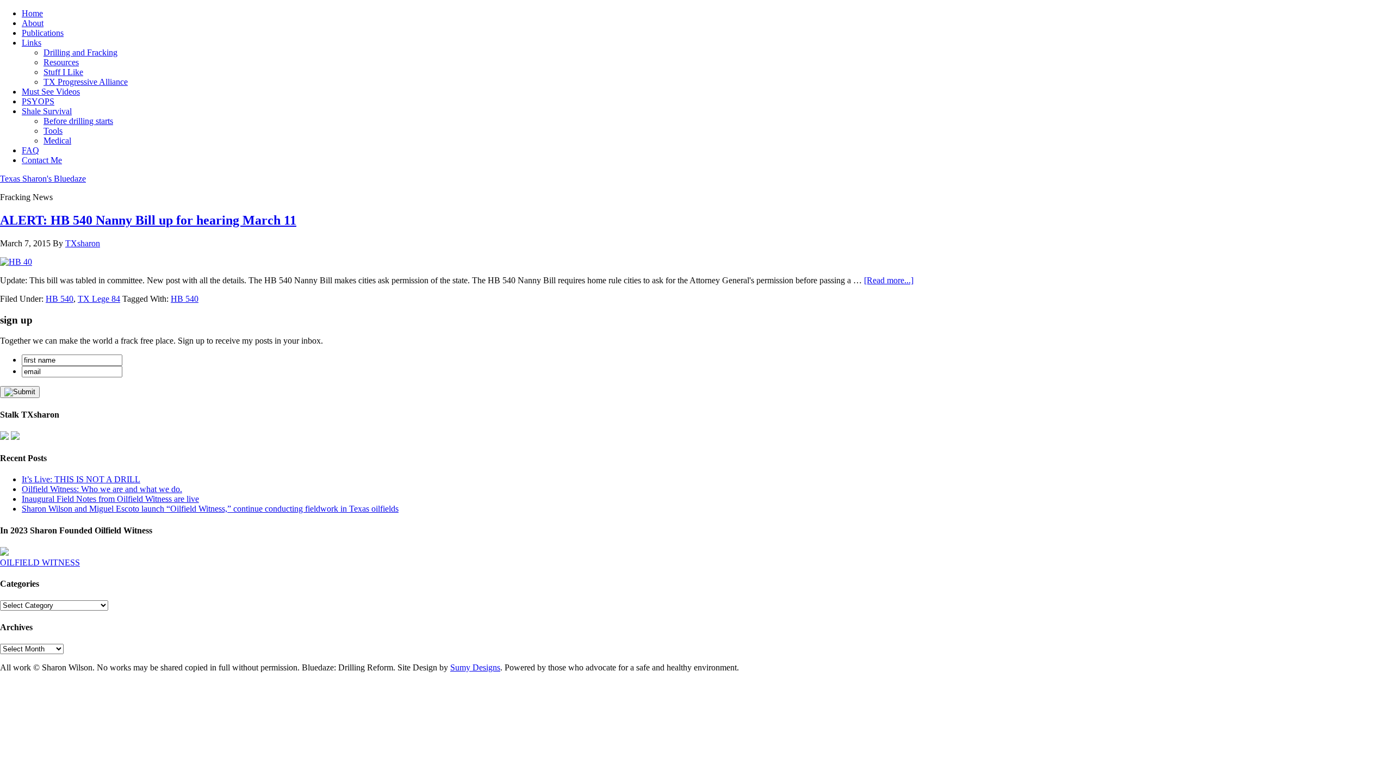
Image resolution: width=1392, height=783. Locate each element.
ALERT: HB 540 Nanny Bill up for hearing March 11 (148, 220)
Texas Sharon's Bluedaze (43, 178)
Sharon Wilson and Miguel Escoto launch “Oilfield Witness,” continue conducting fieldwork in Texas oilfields (210, 508)
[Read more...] (888, 280)
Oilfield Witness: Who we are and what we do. (102, 489)
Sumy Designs (475, 667)
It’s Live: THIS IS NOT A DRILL (81, 479)
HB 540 (59, 298)
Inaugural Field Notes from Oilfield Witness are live (110, 499)
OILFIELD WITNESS (40, 562)
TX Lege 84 (99, 298)
